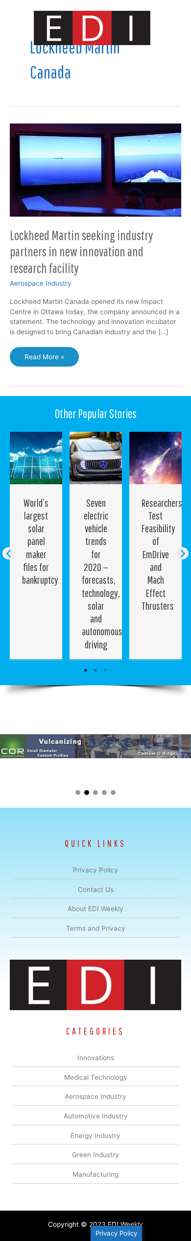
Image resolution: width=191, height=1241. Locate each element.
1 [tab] (86, 670)
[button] (8, 553)
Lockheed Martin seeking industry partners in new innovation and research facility (81, 251)
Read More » (44, 359)
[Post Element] (36, 545)
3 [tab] (105, 670)
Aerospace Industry (41, 283)
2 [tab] (95, 670)
